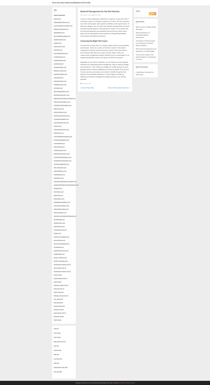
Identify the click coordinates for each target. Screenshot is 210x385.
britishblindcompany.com (62, 154)
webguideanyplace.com (61, 209)
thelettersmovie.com (60, 84)
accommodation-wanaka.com (63, 26)
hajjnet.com (57, 19)
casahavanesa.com (60, 39)
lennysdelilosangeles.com (62, 36)
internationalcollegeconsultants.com (65, 181)
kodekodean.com (59, 254)
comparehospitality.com (61, 119)
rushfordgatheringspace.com (63, 136)
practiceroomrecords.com (62, 116)
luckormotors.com (59, 240)
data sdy (56, 354)
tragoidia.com (58, 50)
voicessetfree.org (59, 143)
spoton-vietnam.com (60, 257)
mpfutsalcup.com (59, 226)
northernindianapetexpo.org (62, 157)
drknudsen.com (59, 192)
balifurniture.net (59, 109)
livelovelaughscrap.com (61, 122)
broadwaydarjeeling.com (61, 140)
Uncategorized (87, 83)
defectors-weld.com (60, 70)
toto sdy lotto (58, 371)
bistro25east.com (59, 147)
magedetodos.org (59, 174)
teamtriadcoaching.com (61, 250)
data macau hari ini (60, 341)
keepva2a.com (58, 195)
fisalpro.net (57, 233)
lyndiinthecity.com (59, 57)
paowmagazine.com (60, 81)
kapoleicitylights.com (60, 74)
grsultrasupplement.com (61, 164)
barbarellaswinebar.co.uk (62, 22)
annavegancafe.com (60, 230)
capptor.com (58, 126)
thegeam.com (58, 188)
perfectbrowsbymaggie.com (62, 105)
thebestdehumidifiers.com (62, 202)
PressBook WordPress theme (127, 383)
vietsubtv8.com (58, 77)
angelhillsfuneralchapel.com (62, 160)
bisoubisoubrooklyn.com (61, 95)
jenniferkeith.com (59, 219)
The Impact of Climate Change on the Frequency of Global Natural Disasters (145, 43)
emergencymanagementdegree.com (65, 216)
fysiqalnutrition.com (60, 67)
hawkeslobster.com (60, 60)
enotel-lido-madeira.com (61, 237)
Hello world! (139, 74)
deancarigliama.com (60, 212)
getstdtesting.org (59, 32)
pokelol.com (57, 43)
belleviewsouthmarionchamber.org (64, 98)
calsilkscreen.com (59, 223)
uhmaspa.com (58, 88)
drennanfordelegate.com (61, 244)
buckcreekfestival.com (61, 53)
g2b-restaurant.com (60, 167)
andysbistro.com (59, 199)
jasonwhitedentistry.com (61, 91)
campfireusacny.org (60, 150)
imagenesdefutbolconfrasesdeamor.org (66, 185)
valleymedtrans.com (60, 171)
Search (138, 11)
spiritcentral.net (58, 64)
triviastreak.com (59, 247)
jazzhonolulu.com (59, 46)
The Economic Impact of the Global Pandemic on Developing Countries (146, 57)
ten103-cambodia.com (61, 261)
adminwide (97, 15)
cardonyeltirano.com (60, 112)
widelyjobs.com (59, 133)
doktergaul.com (59, 178)
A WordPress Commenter (144, 72)
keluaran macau (59, 316)
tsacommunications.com (61, 205)
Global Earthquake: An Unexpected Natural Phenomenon (143, 35)
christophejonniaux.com (61, 129)
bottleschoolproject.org (61, 29)
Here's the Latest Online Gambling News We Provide (71, 3)
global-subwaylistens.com (62, 102)
